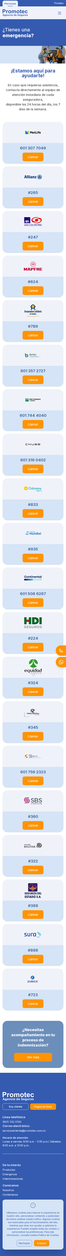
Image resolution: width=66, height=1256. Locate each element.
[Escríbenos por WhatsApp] (58, 662)
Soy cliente (15, 1106)
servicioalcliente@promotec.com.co (24, 1130)
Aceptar (42, 1243)
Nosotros (8, 1190)
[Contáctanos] (58, 650)
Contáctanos (10, 1194)
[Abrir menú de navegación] (59, 13)
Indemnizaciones (13, 1178)
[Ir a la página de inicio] (15, 12)
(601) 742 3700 (12, 1121)
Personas (10, 3)
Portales (58, 3)
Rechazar (24, 1243)
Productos (9, 1169)
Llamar (33, 157)
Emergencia (10, 1174)
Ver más (33, 1057)
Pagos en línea (43, 1106)
